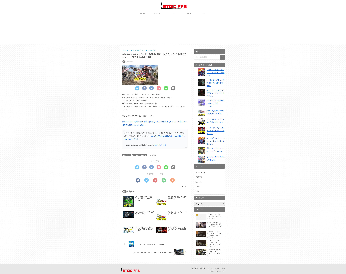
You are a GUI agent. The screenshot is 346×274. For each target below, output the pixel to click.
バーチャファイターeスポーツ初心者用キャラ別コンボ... (215, 131)
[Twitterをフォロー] (146, 180)
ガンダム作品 (127, 155)
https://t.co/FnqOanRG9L (160, 136)
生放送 (198, 187)
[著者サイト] (138, 180)
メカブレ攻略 (200, 172)
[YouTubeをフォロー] (155, 180)
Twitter (198, 191)
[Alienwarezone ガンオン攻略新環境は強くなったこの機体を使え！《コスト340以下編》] (151, 88)
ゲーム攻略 (136, 155)
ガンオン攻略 (153, 155)
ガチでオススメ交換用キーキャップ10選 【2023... (215, 103)
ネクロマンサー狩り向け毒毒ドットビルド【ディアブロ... (215, 93)
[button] (222, 57)
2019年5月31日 (160, 145)
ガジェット (200, 182)
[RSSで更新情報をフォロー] (172, 180)
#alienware (173, 136)
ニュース (144, 155)
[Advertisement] (173, 31)
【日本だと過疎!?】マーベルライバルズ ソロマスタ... (215, 73)
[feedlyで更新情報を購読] (164, 180)
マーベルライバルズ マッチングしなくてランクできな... (215, 141)
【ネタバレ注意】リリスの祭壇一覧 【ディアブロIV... (215, 83)
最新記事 (199, 177)
